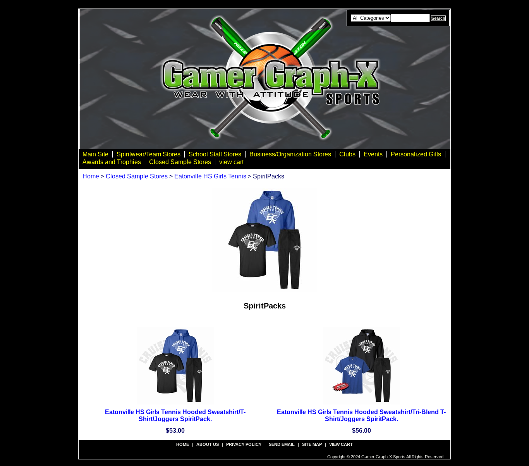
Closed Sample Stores (180, 162)
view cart (231, 162)
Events (373, 154)
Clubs (347, 154)
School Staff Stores (215, 154)
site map (312, 444)
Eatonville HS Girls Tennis (210, 176)
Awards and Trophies (111, 162)
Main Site (95, 154)
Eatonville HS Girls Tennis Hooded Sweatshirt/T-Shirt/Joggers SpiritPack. (175, 415)
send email (282, 444)
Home (90, 176)
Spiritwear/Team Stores (148, 154)
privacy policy (243, 444)
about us (207, 444)
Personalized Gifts (416, 154)
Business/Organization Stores (290, 154)
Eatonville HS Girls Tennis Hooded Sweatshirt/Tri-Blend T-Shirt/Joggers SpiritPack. (361, 415)
